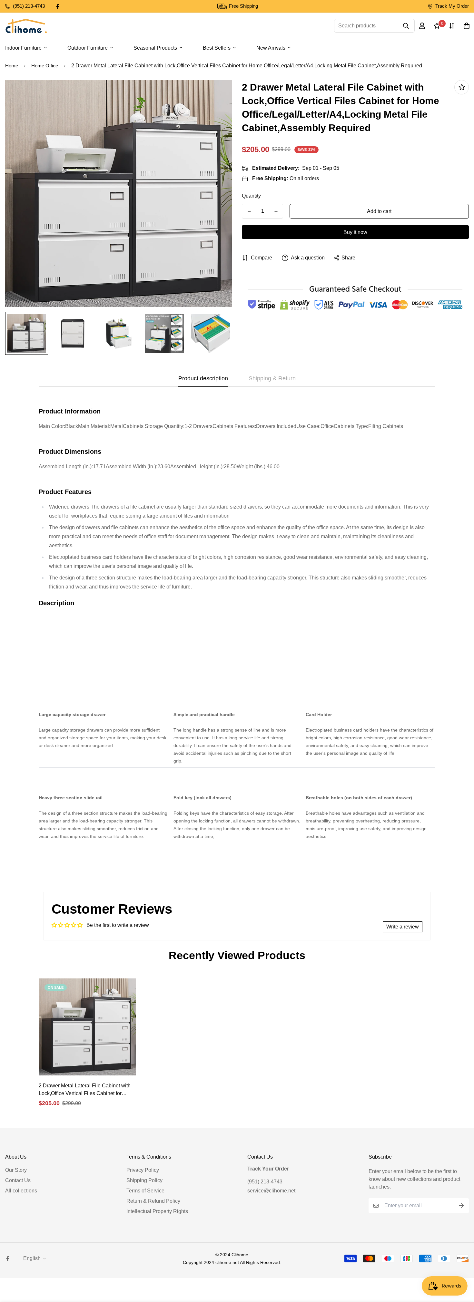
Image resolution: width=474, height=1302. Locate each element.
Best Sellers (217, 48)
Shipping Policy (144, 1180)
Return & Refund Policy (153, 1201)
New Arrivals (270, 48)
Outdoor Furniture (87, 48)
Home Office (44, 65)
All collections (21, 1190)
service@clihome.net (271, 1190)
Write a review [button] (402, 926)
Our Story (16, 1170)
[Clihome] (26, 25)
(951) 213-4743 (264, 1181)
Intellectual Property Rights (157, 1211)
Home (11, 65)
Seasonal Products (155, 48)
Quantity (251, 196)
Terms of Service (145, 1190)
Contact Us (18, 1180)
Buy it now (355, 232)
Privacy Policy (142, 1170)
